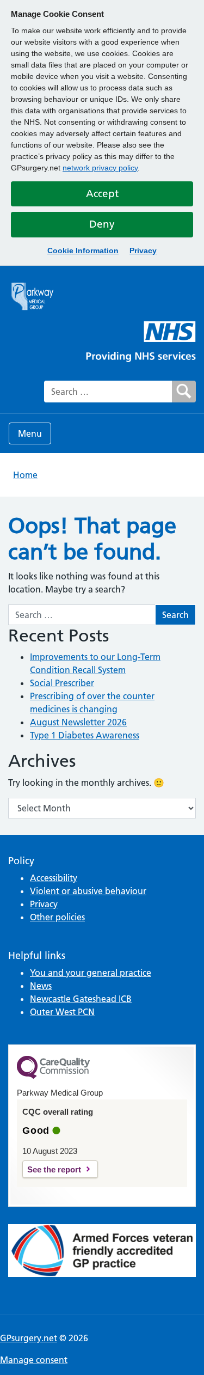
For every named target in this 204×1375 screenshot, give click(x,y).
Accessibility (53, 877)
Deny (102, 224)
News (41, 985)
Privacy (143, 250)
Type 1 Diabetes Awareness (84, 735)
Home (25, 474)
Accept (102, 193)
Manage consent (33, 1359)
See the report (54, 1169)
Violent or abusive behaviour (88, 890)
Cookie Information (83, 250)
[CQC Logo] (53, 1076)
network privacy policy (100, 167)
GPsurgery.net (28, 1338)
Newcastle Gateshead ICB (81, 998)
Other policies (57, 917)
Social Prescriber (62, 682)
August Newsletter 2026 (78, 722)
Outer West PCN (62, 1011)
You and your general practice (90, 972)
